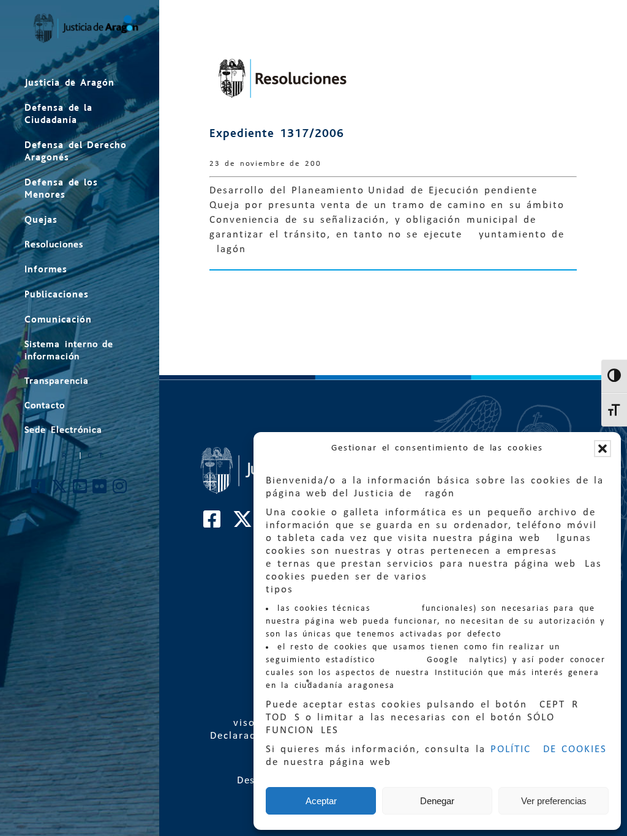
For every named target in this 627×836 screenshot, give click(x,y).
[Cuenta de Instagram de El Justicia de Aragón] (120, 490)
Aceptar (321, 801)
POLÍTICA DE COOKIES (548, 749)
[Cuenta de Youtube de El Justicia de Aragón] (80, 490)
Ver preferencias (554, 801)
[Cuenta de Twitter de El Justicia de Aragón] (60, 490)
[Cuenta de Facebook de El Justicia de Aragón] (39, 490)
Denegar (437, 801)
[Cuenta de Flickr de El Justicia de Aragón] (100, 490)
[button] (602, 448)
